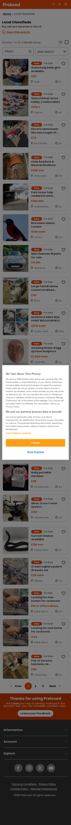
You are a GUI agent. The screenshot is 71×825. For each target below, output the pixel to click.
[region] (35, 412)
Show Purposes (35, 451)
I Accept (35, 442)
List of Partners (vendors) (18, 433)
